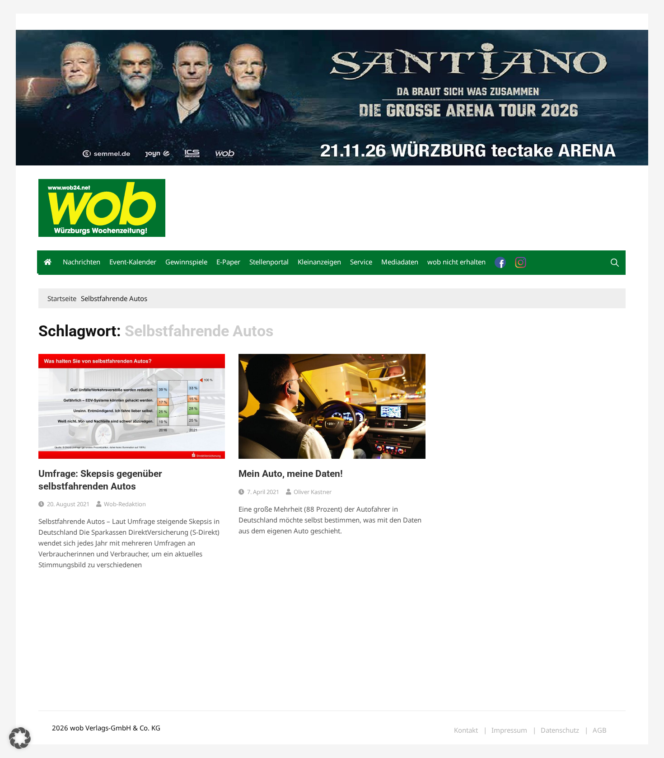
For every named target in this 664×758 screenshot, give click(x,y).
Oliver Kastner (313, 492)
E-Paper (228, 261)
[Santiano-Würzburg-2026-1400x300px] (332, 96)
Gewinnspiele (186, 261)
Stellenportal (269, 261)
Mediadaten (54, 22)
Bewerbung (207, 22)
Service (361, 261)
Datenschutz (560, 730)
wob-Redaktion (125, 504)
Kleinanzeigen (319, 261)
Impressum (172, 22)
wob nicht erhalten (100, 22)
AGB (600, 730)
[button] (615, 262)
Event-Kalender (132, 261)
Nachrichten (81, 261)
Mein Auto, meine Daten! (290, 473)
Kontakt (141, 22)
